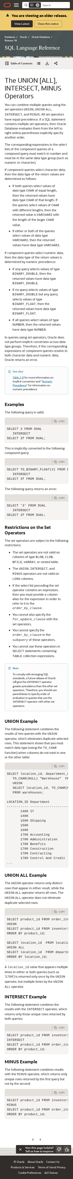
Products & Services (23, 1167)
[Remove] (37, 5)
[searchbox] (55, 5)
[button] (16, 5)
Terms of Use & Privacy (51, 1167)
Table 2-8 (18, 377)
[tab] (28, 421)
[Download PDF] (47, 63)
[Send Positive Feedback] (66, 1149)
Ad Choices (51, 1172)
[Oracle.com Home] (7, 5)
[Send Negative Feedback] (58, 1149)
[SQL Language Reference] (38, 63)
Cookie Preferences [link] (29, 1172)
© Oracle (19, 1161)
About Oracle (35, 1161)
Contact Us (53, 1161)
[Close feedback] (20, 1149)
